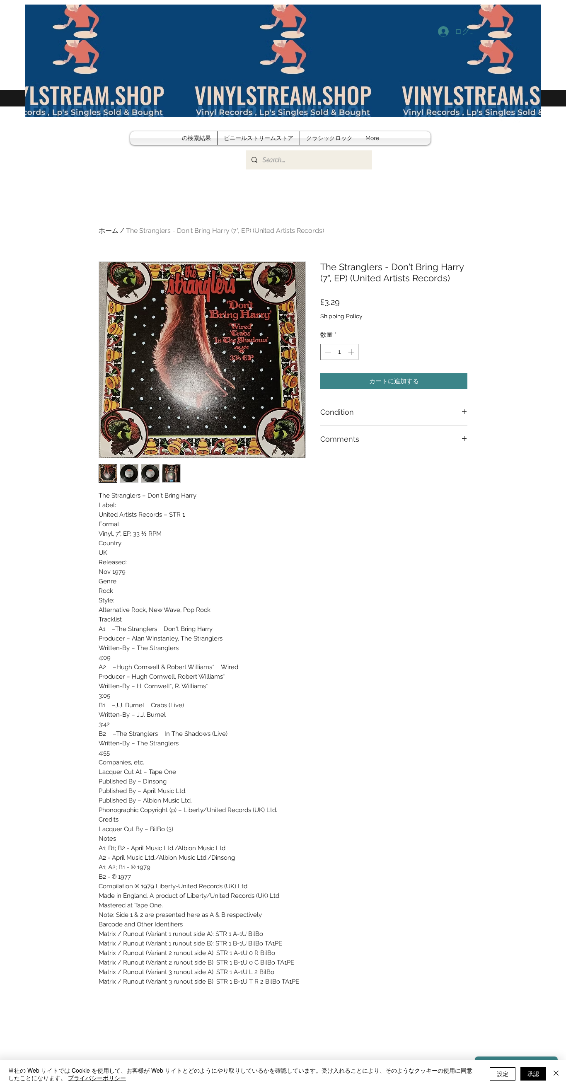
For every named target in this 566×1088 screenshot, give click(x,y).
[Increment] (352, 352)
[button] (529, 118)
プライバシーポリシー (97, 1077)
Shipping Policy (341, 316)
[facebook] (505, 118)
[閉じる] (556, 1073)
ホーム (109, 231)
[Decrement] (327, 352)
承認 (533, 1073)
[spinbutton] (339, 352)
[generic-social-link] (517, 118)
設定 (502, 1073)
